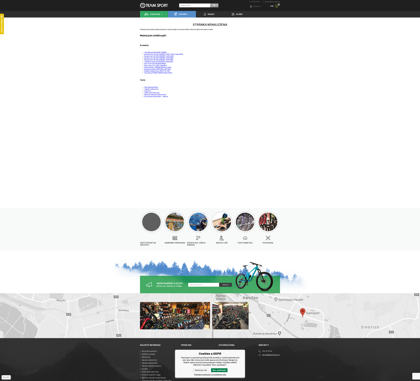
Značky (211, 14)
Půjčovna (147, 91)
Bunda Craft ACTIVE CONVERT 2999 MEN (158, 60)
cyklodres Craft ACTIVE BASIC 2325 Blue (158, 62)
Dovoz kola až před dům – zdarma (156, 96)
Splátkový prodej (148, 354)
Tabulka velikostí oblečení (151, 366)
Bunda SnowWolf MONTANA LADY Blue (157, 69)
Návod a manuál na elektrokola (155, 95)
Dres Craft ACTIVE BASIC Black (155, 64)
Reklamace (146, 357)
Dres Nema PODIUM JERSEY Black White (158, 73)
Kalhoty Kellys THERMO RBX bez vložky (158, 67)
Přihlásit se (257, 6)
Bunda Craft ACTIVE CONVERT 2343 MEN (158, 58)
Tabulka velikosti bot (149, 363)
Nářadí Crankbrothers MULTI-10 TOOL (157, 71)
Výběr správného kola (151, 93)
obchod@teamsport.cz (272, 2)
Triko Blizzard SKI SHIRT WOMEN (155, 52)
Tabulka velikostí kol (151, 89)
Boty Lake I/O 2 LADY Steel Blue (155, 65)
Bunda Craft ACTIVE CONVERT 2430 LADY (159, 56)
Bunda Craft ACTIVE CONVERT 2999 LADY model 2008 (163, 54)
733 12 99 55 (255, 2)
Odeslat (225, 285)
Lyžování (183, 14)
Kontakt (145, 369)
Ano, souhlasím (219, 370)
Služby (239, 14)
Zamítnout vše (201, 370)
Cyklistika (155, 14)
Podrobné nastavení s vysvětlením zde (210, 375)
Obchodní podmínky (151, 87)
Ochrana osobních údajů (151, 375)
